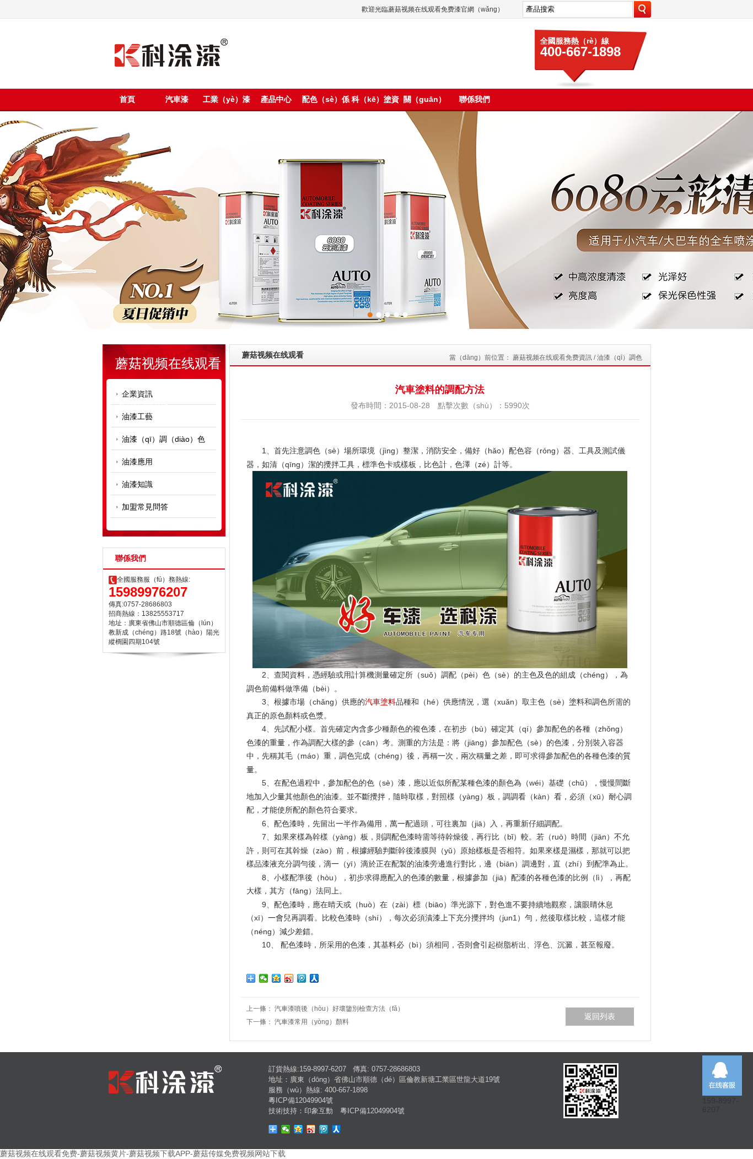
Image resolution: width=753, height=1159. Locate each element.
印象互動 (318, 1111)
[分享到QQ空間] (276, 978)
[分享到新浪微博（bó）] (311, 1129)
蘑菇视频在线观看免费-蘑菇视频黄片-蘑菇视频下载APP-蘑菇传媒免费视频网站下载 (143, 1153)
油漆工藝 (137, 416)
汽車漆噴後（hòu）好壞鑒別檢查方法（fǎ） (339, 1008)
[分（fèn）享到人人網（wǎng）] (314, 978)
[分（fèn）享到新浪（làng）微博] (289, 978)
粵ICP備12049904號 (300, 1100)
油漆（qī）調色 (619, 357)
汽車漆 (177, 99)
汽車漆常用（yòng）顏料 (312, 1022)
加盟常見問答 (145, 506)
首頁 (127, 99)
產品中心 (276, 99)
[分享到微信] (263, 978)
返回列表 (599, 1016)
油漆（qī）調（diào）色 (163, 439)
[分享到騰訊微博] (301, 978)
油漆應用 (137, 461)
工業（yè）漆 (226, 99)
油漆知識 (137, 484)
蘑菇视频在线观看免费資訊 (552, 357)
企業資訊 (137, 393)
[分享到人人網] (336, 1129)
